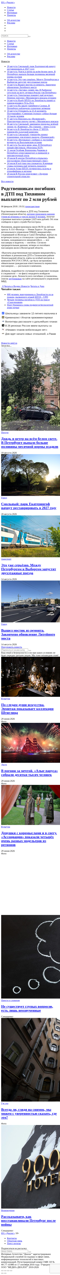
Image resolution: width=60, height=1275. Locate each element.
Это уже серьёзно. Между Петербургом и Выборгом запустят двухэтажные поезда (33, 80)
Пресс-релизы (14, 1243)
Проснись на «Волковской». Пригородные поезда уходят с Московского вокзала (32, 120)
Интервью (12, 12)
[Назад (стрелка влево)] (2, 1273)
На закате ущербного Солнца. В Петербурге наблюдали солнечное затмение (28, 107)
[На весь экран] (8, 1270)
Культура (5, 698)
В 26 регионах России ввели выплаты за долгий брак (27, 327)
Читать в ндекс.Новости (17, 286)
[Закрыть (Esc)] (2, 1270)
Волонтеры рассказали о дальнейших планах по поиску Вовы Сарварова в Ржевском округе (29, 323)
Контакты (12, 1238)
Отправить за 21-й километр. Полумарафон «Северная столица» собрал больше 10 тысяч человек (32, 113)
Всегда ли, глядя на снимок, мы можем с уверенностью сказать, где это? (29, 1113)
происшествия (32, 206)
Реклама (11, 23)
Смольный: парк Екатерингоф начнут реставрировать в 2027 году (31, 67)
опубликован (15, 278)
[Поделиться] (5, 1270)
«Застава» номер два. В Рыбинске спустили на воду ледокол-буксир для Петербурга (31, 91)
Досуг (4, 764)
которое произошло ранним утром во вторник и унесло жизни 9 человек (28, 215)
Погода (4, 432)
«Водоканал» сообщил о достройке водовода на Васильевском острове (30, 141)
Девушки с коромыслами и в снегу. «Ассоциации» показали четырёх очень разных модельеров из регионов (29, 839)
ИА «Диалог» (8, 2)
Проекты (11, 15)
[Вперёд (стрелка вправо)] (5, 1273)
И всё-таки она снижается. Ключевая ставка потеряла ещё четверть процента (29, 164)
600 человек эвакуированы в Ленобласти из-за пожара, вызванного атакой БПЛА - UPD (30, 295)
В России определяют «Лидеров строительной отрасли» (27, 175)
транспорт (6, 559)
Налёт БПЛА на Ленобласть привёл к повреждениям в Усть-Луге (31, 101)
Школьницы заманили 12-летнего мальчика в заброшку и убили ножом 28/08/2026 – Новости (29, 315)
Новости (11, 7)
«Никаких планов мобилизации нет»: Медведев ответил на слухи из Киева (24, 331)
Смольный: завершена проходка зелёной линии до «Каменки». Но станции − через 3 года (32, 125)
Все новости (7, 181)
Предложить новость (11, 647)
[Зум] (11, 1270)
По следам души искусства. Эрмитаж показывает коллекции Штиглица (27, 709)
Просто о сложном (10, 1000)
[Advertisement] (30, 885)
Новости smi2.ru (9, 343)
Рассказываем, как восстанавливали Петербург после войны (28, 1220)
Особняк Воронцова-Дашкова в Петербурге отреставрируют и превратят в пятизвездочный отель (28, 153)
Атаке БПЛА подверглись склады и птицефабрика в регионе (29, 169)
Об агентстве (13, 20)
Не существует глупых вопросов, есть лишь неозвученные (27, 1008)
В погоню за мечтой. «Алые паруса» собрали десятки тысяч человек (29, 773)
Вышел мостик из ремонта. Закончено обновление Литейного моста (31, 86)
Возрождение (8, 1210)
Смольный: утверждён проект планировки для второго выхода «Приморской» (31, 135)
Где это (4, 1103)
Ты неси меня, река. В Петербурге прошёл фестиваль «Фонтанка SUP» (29, 146)
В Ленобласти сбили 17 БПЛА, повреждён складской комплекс (28, 130)
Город (4, 498)
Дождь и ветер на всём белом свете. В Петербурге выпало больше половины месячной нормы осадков (31, 74)
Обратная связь (14, 1241)
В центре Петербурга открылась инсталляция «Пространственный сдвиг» (27, 159)
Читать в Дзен (37, 286)
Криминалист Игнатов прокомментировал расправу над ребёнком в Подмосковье (27, 319)
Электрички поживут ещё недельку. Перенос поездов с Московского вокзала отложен (31, 96)
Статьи (10, 10)
